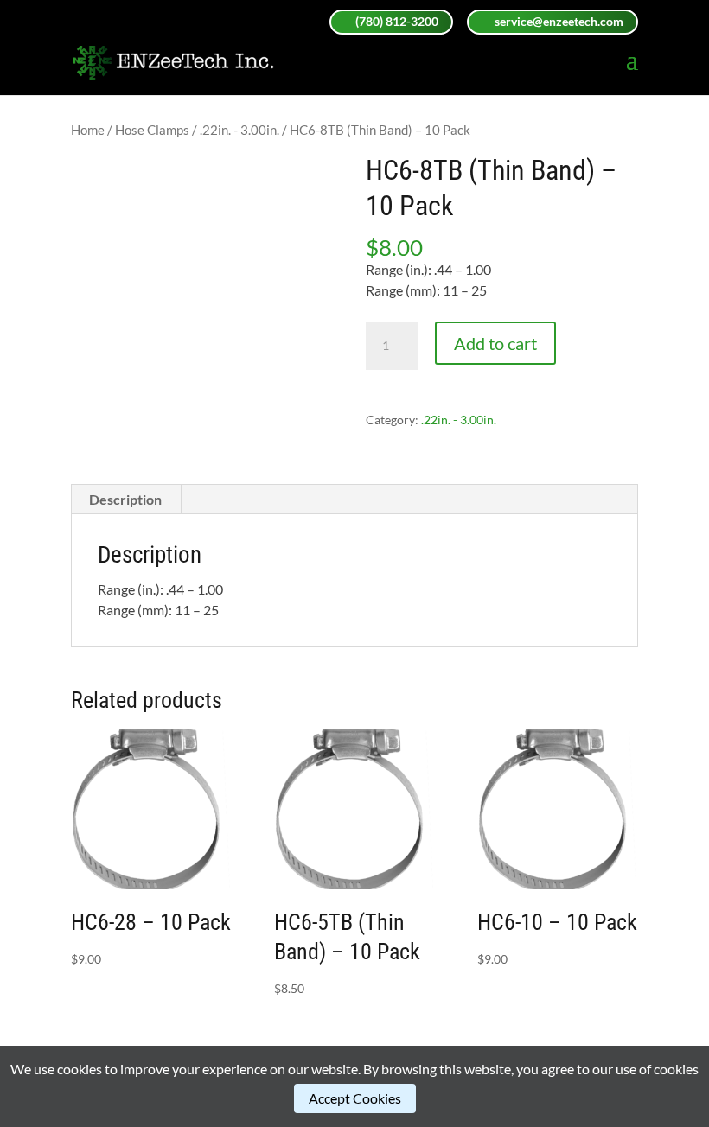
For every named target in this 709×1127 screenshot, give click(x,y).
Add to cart (495, 343)
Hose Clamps (152, 129)
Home (88, 129)
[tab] (126, 499)
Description (125, 499)
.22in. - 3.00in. (239, 129)
